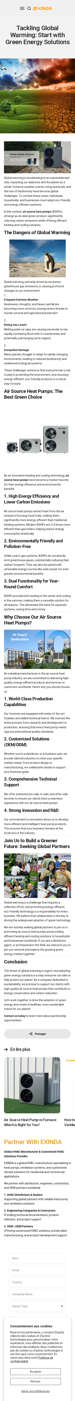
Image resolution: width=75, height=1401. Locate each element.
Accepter (35, 1371)
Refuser (35, 1381)
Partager (40, 1033)
